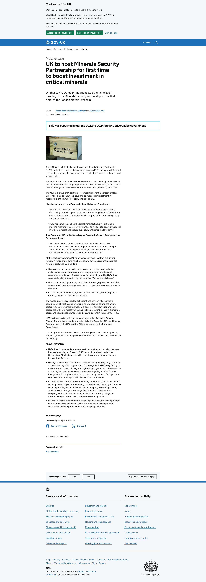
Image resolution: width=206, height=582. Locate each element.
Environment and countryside (99, 516)
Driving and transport (56, 543)
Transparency (131, 532)
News (127, 511)
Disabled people (54, 538)
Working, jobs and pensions (98, 543)
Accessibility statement (83, 559)
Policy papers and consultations (140, 527)
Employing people (94, 511)
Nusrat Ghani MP (97, 111)
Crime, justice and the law (58, 532)
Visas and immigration (95, 538)
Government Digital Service (92, 563)
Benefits (50, 505)
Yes (76, 477)
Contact (102, 559)
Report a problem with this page (142, 477)
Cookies (66, 559)
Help (48, 559)
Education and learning (96, 505)
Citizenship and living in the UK (61, 527)
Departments (130, 505)
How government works (136, 538)
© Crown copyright (151, 574)
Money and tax (92, 527)
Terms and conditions (118, 559)
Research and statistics (135, 521)
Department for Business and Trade (71, 111)
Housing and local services (98, 521)
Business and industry (63, 49)
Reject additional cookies (89, 32)
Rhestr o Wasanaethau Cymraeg (61, 563)
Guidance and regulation (136, 516)
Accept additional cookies (59, 32)
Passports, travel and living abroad (102, 532)
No (91, 477)
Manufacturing (81, 49)
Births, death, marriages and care (62, 511)
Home (48, 49)
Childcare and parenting (57, 521)
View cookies (111, 33)
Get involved (130, 543)
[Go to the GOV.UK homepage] (55, 42)
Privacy (56, 559)
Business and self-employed (59, 516)
